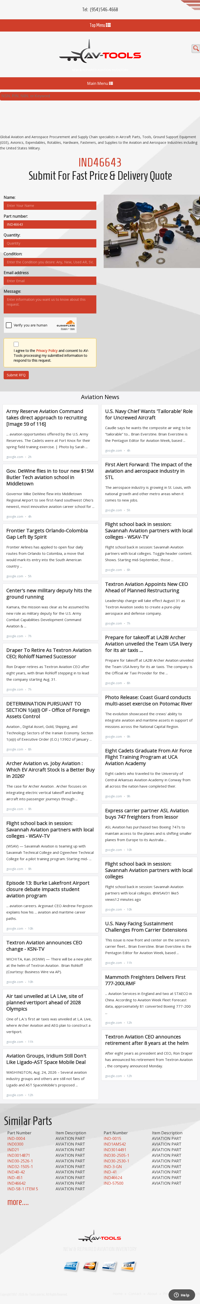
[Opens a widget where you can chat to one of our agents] (181, 1295)
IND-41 (110, 1172)
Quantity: (12, 235)
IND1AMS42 (115, 1144)
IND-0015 (112, 1138)
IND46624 (113, 1177)
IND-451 (15, 1177)
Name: (9, 197)
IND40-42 (16, 1172)
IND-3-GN (113, 1166)
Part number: (16, 216)
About (152, 1293)
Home (118, 1293)
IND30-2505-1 (116, 1155)
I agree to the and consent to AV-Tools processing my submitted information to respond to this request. (51, 355)
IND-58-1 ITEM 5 (22, 1189)
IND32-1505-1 (20, 1166)
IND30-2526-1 (20, 1161)
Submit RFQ (16, 375)
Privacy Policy (47, 350)
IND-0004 (16, 1138)
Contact (135, 1293)
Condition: (13, 253)
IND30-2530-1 (116, 1161)
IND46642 (16, 1183)
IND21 (13, 1149)
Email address (16, 272)
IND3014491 (115, 1149)
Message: (12, 291)
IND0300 (15, 1144)
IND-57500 (113, 1183)
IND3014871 (18, 1155)
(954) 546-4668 (104, 9)
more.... (18, 1202)
